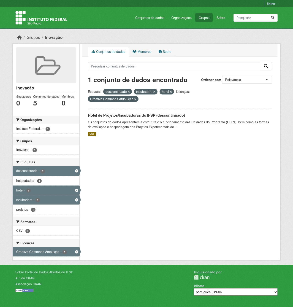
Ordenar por (210, 79)
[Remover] (129, 92)
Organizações (181, 17)
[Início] (19, 37)
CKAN (201, 277)
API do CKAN (25, 278)
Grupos (204, 17)
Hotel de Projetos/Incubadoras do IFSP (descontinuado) (136, 115)
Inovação (54, 37)
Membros (144, 51)
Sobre (221, 17)
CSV (92, 133)
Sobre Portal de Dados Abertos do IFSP (44, 272)
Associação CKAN (28, 284)
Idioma (199, 285)
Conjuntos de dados (149, 17)
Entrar (271, 3)
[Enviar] (272, 18)
